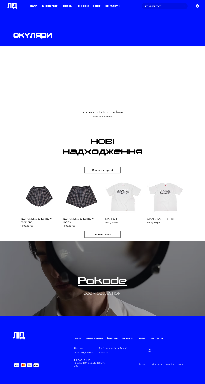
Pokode (102, 281)
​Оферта (103, 352)
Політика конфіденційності (113, 348)
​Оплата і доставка (83, 352)
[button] (34, 6)
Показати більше (102, 234)
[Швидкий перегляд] (39, 196)
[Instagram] (149, 350)
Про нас (78, 348)
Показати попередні (102, 170)
